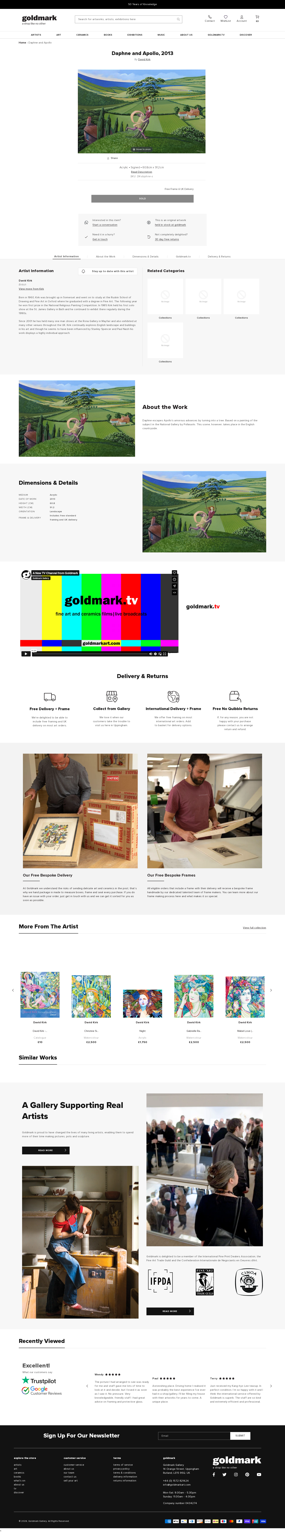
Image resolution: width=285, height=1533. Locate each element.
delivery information (125, 1477)
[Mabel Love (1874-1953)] (245, 997)
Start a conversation (105, 224)
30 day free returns (167, 239)
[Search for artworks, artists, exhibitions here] (178, 19)
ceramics (19, 1473)
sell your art (71, 1480)
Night (143, 1031)
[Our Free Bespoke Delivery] (80, 811)
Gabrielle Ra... (194, 1031)
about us (19, 1484)
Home (22, 42)
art (15, 1469)
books (17, 1477)
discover (19, 1492)
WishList (226, 21)
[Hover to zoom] (141, 111)
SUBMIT (240, 1436)
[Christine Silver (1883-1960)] (91, 996)
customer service (74, 1465)
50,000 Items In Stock (142, 4)
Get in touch (100, 239)
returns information (124, 1480)
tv (15, 1488)
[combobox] (128, 19)
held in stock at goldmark (170, 224)
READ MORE (45, 1150)
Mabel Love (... (245, 1031)
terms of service (123, 1465)
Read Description (141, 172)
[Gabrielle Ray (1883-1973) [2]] (193, 996)
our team (69, 1473)
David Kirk (144, 59)
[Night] (142, 1004)
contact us (70, 1477)
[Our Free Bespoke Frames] (204, 811)
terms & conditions (124, 1473)
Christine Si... (91, 1031)
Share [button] (114, 158)
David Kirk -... (40, 1031)
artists (17, 1465)
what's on (19, 1480)
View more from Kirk (31, 289)
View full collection (254, 927)
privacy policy (121, 1469)
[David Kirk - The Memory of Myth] (40, 995)
